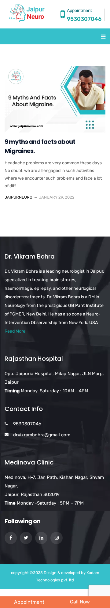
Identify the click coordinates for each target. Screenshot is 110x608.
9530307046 (84, 19)
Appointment (29, 602)
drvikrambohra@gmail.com (41, 435)
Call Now (80, 602)
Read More (15, 331)
